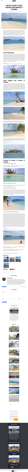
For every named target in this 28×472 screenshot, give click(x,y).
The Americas (19, 4)
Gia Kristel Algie (17, 11)
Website (19, 298)
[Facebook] (13, 467)
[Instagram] (9, 467)
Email (11, 298)
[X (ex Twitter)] (15, 467)
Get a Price (15, 419)
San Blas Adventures (12, 246)
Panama (16, 4)
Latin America (13, 4)
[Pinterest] (11, 467)
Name (3, 298)
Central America (9, 4)
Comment (3, 291)
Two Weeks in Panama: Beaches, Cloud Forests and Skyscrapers (14, 63)
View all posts (4, 286)
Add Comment (13, 11)
